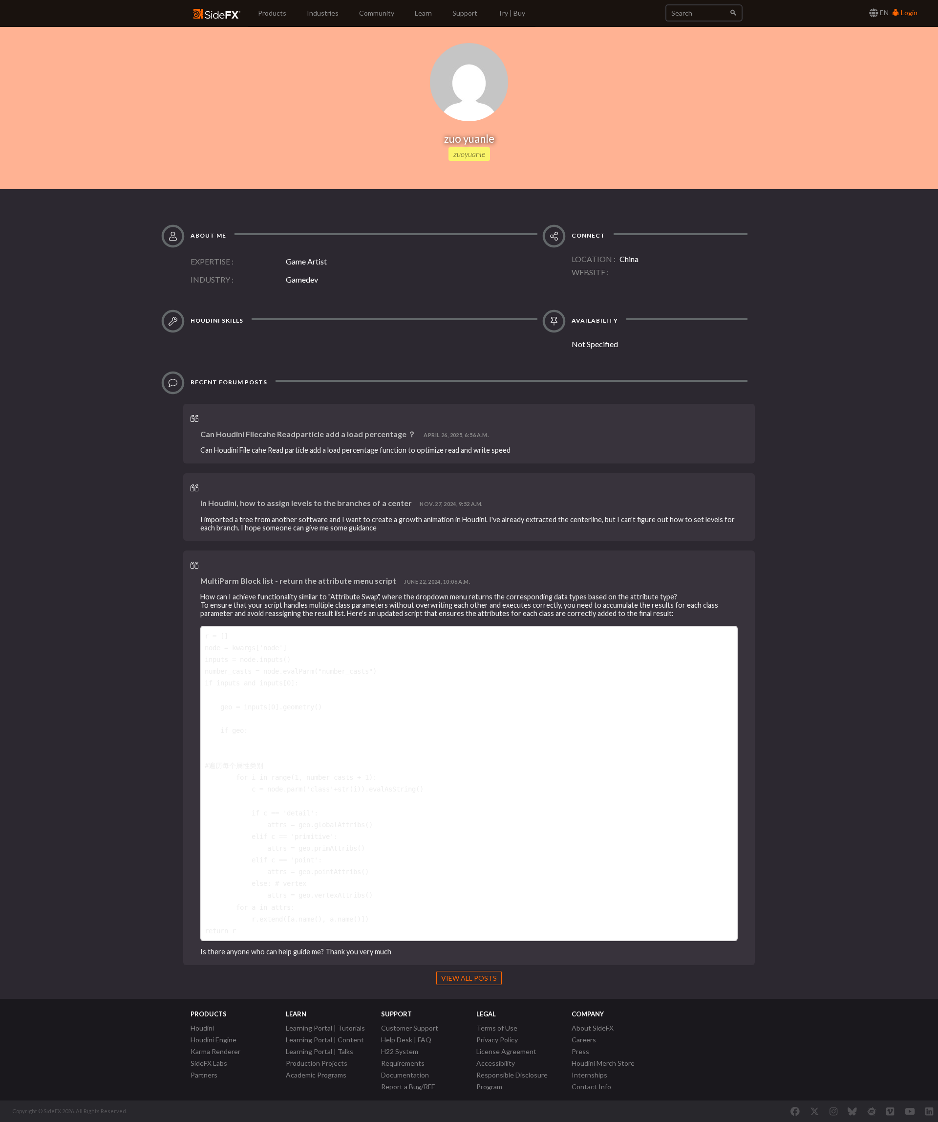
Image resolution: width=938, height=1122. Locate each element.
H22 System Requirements (403, 1057)
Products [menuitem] (272, 13)
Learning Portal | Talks (319, 1051)
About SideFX (593, 1028)
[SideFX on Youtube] (910, 1111)
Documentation (405, 1075)
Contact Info (591, 1086)
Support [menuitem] (464, 13)
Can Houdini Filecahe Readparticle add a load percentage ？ (308, 434)
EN (883, 12)
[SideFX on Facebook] (795, 1111)
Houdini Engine (213, 1039)
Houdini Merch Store (603, 1063)
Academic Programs (316, 1075)
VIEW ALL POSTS (469, 978)
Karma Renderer (215, 1051)
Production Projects (316, 1063)
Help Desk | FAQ (406, 1039)
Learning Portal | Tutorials (325, 1028)
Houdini (202, 1028)
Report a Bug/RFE (408, 1086)
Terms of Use (496, 1028)
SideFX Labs (209, 1063)
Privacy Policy (497, 1039)
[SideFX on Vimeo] (890, 1111)
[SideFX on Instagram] (833, 1111)
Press (580, 1051)
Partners (204, 1075)
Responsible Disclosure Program (512, 1081)
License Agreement (506, 1051)
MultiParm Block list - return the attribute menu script (298, 580)
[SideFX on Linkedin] (929, 1111)
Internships (589, 1075)
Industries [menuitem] (323, 13)
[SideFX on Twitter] (814, 1111)
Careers (584, 1039)
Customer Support (409, 1028)
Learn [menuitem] (423, 13)
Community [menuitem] (376, 13)
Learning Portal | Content (325, 1039)
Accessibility (495, 1063)
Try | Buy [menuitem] (511, 13)
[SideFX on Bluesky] (852, 1111)
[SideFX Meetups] (871, 1111)
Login (908, 12)
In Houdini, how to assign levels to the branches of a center (306, 502)
